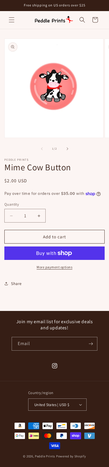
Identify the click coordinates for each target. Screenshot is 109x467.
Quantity (11, 204)
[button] (11, 19)
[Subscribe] (90, 344)
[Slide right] (67, 148)
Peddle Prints (45, 456)
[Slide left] (41, 148)
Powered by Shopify (71, 456)
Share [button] (16, 283)
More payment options (54, 267)
